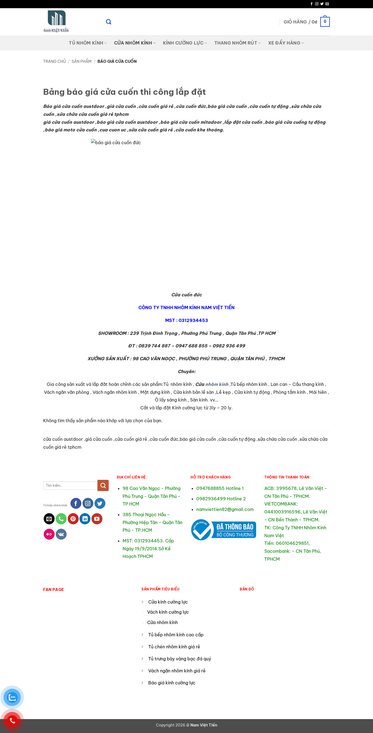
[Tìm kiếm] (108, 22)
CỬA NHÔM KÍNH (133, 43)
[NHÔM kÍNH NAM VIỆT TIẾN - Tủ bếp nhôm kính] (70, 22)
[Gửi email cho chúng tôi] (327, 4)
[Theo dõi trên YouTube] (96, 518)
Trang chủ (54, 61)
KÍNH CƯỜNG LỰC (183, 43)
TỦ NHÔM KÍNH (86, 43)
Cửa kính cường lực (168, 602)
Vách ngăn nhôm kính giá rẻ (177, 670)
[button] (307, 22)
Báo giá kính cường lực (172, 682)
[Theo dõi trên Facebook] (311, 4)
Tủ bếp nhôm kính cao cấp (175, 634)
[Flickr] (49, 534)
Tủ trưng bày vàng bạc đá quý (179, 658)
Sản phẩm (81, 61)
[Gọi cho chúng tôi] (61, 518)
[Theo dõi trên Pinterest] (73, 518)
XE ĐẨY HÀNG (284, 43)
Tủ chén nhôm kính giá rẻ (174, 646)
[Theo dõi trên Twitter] (322, 4)
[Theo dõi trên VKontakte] (61, 534)
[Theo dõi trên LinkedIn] (84, 518)
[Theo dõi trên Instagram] (316, 4)
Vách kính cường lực (168, 612)
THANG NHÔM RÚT (235, 43)
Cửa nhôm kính (163, 622)
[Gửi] (103, 485)
